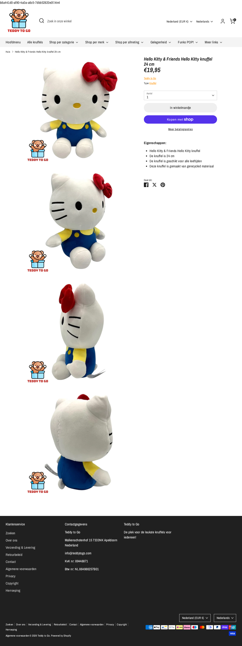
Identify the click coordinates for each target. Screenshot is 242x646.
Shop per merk (95, 42)
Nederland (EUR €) (177, 21)
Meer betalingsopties (180, 129)
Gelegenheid (159, 42)
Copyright (12, 583)
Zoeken (10, 533)
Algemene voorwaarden (21, 568)
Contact (11, 561)
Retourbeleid (14, 554)
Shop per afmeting (127, 42)
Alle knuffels (35, 42)
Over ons (11, 540)
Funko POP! (186, 42)
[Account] (222, 21)
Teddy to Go (150, 78)
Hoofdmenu (13, 42)
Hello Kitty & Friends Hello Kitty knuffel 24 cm (37, 51)
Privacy (10, 576)
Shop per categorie (62, 42)
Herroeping (13, 590)
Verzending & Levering (20, 547)
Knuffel (152, 83)
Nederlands (202, 21)
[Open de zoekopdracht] (41, 20)
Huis (8, 51)
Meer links (212, 42)
